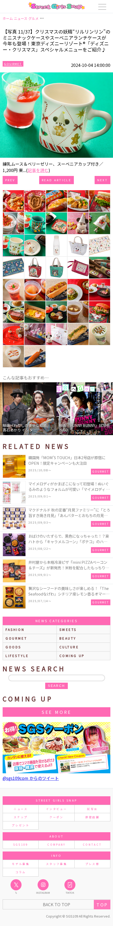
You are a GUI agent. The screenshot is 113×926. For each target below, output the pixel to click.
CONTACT (92, 844)
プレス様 (92, 864)
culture (69, 647)
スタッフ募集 (56, 864)
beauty (68, 638)
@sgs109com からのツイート (31, 778)
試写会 (92, 809)
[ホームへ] (56, 5)
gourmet (16, 638)
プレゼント (20, 825)
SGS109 (20, 844)
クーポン (56, 817)
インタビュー (56, 809)
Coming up (72, 655)
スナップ (21, 817)
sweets (68, 629)
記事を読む (38, 170)
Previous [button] (7, 409)
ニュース (20, 809)
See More (56, 712)
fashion (15, 629)
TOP (102, 904)
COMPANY (56, 844)
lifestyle (17, 655)
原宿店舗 (92, 817)
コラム (21, 872)
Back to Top (56, 904)
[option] (28, 408)
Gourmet (13, 64)
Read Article (56, 180)
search (56, 686)
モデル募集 (20, 864)
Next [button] (106, 409)
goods (13, 647)
